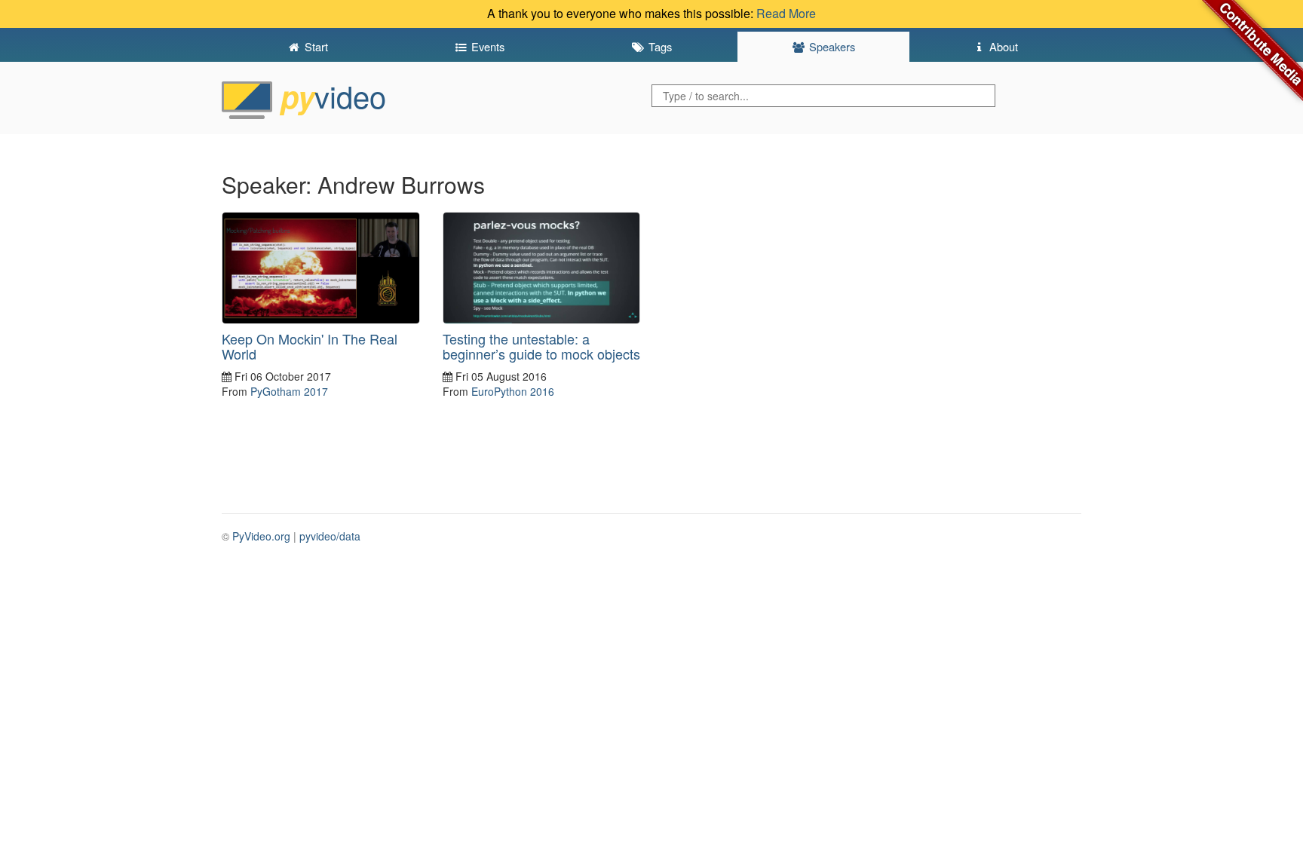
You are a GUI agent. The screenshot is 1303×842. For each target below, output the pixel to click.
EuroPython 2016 (512, 391)
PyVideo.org (261, 535)
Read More (786, 13)
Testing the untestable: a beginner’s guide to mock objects (541, 346)
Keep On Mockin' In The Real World (309, 346)
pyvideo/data (329, 535)
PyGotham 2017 (289, 391)
